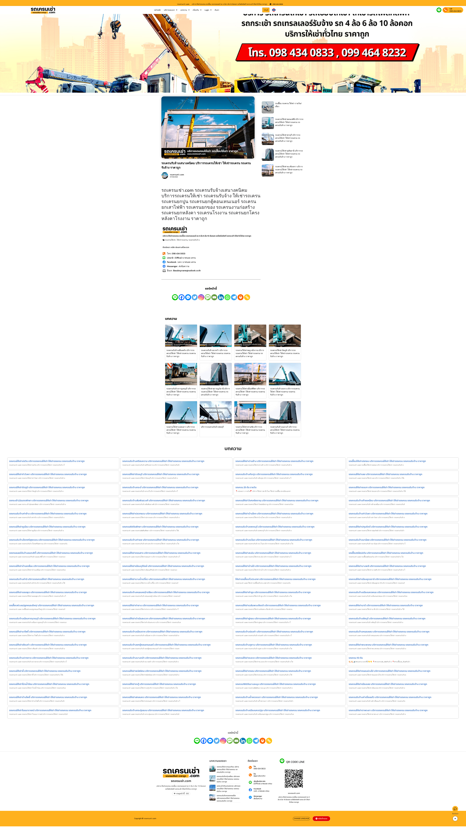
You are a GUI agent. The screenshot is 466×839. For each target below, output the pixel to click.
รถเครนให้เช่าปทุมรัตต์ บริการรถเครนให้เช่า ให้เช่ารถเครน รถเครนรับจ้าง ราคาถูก (388, 526)
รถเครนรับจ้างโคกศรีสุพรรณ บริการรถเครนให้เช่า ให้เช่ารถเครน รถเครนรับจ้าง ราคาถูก (52, 540)
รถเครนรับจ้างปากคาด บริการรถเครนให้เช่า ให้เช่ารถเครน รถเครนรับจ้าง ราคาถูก (48, 658)
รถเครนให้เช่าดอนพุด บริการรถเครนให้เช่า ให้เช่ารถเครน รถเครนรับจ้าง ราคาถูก (48, 592)
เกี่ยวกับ (196, 10)
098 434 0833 (455, 11)
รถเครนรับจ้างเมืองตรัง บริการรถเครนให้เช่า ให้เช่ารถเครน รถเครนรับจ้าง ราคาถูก (181, 353)
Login (207, 10)
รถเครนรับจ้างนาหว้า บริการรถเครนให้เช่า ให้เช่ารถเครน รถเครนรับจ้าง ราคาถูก (215, 353)
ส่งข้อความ (258, 799)
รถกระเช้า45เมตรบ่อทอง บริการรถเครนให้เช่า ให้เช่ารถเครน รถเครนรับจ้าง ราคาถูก (228, 788)
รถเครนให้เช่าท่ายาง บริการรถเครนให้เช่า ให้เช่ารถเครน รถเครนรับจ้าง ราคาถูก (160, 605)
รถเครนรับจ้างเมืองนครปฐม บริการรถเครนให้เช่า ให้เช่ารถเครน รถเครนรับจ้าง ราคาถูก (277, 710)
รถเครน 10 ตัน (356, 658)
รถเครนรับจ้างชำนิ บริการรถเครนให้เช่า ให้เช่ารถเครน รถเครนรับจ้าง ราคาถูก (46, 579)
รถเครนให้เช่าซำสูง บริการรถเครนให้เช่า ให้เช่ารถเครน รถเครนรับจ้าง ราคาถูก (273, 592)
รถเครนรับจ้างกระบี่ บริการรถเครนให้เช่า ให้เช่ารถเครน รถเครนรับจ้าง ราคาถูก (160, 487)
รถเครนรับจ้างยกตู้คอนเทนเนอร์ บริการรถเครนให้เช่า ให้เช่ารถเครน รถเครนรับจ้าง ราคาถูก (166, 645)
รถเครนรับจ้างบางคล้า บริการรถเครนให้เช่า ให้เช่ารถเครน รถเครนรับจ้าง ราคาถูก (161, 658)
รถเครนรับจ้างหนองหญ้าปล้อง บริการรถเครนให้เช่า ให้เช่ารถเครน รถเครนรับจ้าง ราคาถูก (166, 592)
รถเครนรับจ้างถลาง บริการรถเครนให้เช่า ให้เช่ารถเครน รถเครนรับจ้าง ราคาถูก (285, 391)
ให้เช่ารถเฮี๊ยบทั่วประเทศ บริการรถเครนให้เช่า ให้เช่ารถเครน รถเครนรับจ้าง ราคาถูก (275, 579)
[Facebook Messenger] (188, 297)
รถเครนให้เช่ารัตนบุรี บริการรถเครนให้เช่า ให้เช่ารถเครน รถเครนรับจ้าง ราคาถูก (160, 474)
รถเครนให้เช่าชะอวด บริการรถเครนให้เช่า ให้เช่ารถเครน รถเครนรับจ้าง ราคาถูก (273, 658)
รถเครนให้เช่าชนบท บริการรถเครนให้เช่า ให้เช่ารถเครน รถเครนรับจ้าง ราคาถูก (386, 487)
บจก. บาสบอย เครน (261, 791)
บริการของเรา (169, 10)
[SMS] (208, 297)
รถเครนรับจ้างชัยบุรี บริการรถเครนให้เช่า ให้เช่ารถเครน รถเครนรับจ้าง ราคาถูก (387, 618)
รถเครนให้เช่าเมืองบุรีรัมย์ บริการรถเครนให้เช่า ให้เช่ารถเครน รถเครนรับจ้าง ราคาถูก (163, 566)
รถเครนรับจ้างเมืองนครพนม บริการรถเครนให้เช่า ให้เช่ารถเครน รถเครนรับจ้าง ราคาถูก (391, 592)
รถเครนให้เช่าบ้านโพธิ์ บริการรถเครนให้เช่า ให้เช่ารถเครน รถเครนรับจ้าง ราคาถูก (48, 697)
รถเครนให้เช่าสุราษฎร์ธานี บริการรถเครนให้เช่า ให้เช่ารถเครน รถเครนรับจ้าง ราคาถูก (215, 391)
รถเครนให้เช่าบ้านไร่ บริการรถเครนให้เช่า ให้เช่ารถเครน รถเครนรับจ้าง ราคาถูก (273, 566)
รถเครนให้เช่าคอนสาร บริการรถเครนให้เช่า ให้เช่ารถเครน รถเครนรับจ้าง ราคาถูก (161, 553)
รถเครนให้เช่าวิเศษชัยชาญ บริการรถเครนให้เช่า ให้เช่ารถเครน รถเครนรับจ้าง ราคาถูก (276, 500)
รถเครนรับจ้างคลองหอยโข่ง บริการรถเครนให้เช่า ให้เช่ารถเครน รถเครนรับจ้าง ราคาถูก (228, 798)
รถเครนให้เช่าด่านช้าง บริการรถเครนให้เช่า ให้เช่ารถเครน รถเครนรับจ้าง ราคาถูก (274, 461)
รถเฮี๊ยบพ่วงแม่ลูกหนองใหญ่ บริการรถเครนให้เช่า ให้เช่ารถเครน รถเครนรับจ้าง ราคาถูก (51, 605)
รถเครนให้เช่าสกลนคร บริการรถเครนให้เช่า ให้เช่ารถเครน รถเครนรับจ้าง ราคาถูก (161, 697)
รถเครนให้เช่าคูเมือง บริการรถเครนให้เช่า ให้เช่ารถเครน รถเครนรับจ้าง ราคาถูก (47, 526)
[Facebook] (182, 297)
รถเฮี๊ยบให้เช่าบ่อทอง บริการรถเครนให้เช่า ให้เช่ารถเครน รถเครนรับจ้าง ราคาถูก (387, 461)
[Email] (214, 297)
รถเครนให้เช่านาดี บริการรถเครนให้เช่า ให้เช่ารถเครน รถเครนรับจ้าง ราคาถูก (386, 605)
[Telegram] (234, 297)
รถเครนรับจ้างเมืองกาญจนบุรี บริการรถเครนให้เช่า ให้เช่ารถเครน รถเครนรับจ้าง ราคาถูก (52, 618)
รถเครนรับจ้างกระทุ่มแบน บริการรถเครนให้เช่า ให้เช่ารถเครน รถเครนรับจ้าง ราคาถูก (163, 710)
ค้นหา (217, 10)
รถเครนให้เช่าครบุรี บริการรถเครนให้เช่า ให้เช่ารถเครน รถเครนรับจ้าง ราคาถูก (287, 137)
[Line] (175, 297)
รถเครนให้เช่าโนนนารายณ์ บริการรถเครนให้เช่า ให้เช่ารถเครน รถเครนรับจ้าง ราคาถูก (50, 710)
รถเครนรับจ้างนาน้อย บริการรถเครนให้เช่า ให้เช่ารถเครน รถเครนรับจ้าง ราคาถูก (387, 540)
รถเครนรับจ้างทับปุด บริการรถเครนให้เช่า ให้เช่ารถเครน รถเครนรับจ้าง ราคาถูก (274, 474)
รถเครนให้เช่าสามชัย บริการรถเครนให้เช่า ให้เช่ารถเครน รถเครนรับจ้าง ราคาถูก (250, 429)
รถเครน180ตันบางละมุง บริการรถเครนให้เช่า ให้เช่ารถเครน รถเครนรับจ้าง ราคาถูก (275, 684)
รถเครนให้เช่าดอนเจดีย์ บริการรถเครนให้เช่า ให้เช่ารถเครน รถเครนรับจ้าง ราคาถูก (289, 122)
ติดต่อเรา (455, 813)
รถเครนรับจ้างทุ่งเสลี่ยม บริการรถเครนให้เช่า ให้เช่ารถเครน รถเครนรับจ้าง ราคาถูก (228, 779)
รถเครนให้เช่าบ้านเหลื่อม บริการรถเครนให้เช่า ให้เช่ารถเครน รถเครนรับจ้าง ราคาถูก (49, 566)
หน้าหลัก (157, 10)
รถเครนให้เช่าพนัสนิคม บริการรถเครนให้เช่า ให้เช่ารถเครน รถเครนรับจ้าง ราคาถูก (161, 671)
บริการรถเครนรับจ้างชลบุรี (212, 426)
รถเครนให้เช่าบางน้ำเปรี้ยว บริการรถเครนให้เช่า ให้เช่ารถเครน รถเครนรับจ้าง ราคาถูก (163, 579)
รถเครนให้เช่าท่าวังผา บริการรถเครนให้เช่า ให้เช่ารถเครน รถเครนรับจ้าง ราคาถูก (48, 474)
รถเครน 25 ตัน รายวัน (245, 487)
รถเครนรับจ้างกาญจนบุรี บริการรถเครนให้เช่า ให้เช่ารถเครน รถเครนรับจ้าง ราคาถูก (181, 391)
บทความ (183, 10)
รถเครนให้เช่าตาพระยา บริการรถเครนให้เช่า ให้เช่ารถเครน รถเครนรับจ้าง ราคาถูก (388, 710)
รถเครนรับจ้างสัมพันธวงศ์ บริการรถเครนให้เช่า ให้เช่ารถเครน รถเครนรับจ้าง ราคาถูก (163, 500)
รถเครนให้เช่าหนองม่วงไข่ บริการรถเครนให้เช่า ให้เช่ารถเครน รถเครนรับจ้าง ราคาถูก (389, 671)
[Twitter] (195, 297)
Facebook (257, 789)
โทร (255, 766)
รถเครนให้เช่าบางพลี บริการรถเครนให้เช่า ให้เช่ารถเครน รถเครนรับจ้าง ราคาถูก (387, 566)
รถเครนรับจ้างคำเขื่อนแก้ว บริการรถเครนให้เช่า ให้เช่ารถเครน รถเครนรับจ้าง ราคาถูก (390, 697)
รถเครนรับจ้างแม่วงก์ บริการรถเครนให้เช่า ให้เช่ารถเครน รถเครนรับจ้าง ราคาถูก (285, 429)
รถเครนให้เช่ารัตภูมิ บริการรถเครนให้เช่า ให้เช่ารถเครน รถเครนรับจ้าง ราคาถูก (285, 353)
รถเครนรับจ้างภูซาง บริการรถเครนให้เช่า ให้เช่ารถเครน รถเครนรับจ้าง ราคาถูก (273, 645)
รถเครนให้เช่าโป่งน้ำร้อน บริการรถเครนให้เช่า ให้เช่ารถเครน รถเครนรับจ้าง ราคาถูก (49, 684)
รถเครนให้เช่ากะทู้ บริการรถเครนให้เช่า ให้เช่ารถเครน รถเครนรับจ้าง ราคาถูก (159, 684)
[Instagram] (201, 297)
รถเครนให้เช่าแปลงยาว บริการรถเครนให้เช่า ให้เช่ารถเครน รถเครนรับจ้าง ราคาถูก (181, 429)
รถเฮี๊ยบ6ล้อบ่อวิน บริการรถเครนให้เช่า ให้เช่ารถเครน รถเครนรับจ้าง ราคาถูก (386, 553)
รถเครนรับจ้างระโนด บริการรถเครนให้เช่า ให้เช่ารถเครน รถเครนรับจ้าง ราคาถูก (273, 540)
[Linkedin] (221, 297)
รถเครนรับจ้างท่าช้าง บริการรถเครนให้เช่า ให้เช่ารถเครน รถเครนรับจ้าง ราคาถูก (48, 513)
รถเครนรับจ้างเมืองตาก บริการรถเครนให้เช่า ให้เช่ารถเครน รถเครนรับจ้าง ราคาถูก (162, 631)
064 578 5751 (260, 776)
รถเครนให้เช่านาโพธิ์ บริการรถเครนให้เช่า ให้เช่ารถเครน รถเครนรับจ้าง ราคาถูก (47, 631)
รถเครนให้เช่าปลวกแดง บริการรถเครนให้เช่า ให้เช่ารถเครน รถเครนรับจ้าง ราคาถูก (162, 513)
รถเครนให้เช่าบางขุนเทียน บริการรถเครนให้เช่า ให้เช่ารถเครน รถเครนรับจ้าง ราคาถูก (228, 769)
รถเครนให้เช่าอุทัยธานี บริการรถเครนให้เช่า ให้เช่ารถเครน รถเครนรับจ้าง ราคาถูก (289, 153)
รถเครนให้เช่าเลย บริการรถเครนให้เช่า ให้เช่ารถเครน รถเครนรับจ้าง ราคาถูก (385, 474)
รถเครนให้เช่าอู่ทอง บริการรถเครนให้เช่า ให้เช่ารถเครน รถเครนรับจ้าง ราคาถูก (273, 618)
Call (450, 9)
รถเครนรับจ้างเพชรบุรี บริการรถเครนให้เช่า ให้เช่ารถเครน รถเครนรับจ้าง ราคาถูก (274, 526)
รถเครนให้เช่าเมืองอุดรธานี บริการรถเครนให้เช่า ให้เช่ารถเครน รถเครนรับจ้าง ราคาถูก (390, 579)
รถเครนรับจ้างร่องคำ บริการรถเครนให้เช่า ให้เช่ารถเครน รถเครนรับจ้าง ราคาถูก (274, 631)
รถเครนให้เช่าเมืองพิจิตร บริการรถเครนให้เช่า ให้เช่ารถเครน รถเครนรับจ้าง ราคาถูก (250, 391)
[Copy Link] (247, 297)
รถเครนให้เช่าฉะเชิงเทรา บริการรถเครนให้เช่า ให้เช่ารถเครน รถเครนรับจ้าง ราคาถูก (289, 169)
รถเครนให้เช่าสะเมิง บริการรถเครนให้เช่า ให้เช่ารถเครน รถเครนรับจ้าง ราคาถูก (273, 553)
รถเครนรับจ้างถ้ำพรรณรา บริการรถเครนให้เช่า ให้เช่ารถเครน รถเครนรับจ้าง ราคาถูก (276, 697)
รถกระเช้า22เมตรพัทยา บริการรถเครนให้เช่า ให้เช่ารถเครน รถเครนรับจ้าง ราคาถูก (48, 500)
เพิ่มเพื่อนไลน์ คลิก (259, 781)
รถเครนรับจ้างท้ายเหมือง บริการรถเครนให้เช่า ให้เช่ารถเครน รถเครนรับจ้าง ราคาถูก (389, 500)
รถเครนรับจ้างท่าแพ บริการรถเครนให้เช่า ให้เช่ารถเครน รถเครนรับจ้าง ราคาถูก (160, 540)
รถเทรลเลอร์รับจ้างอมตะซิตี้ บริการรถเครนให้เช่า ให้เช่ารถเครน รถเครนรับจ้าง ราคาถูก (51, 553)
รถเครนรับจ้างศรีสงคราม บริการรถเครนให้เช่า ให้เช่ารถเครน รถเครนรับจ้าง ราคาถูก (163, 461)
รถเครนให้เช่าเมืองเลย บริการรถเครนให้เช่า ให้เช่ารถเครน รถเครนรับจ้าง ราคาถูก (388, 684)
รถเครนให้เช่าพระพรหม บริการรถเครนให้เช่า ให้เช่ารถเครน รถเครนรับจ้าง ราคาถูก (388, 645)
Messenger (258, 796)
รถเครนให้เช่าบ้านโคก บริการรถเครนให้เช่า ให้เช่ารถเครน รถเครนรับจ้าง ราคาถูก (274, 513)
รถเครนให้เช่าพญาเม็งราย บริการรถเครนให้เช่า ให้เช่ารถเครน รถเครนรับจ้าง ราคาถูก (250, 353)
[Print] (240, 297)
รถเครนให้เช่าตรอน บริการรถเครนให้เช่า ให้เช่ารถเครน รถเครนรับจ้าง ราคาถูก (273, 671)
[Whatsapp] (227, 297)
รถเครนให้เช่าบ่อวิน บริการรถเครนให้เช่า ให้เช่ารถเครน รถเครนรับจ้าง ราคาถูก (47, 461)
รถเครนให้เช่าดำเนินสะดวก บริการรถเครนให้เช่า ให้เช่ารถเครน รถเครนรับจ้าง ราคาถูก (163, 618)
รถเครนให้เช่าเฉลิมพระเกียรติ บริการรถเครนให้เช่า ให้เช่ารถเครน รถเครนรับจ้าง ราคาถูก (278, 605)
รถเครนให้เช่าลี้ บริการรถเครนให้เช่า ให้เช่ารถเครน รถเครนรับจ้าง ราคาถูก (44, 671)
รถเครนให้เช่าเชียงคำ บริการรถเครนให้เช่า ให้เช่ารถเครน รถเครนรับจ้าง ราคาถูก (48, 645)
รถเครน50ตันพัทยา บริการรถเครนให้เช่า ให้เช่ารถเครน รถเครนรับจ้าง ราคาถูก (160, 526)
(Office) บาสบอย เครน (263, 784)
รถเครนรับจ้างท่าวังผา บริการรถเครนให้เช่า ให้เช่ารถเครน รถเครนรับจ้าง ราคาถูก (388, 513)
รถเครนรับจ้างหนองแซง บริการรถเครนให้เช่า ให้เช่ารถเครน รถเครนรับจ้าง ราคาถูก (389, 631)
